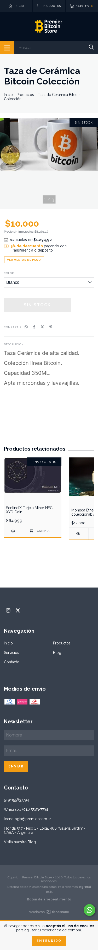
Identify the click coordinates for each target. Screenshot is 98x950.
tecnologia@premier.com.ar (27, 819)
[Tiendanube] (49, 913)
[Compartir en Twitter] (42, 327)
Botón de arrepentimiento (49, 899)
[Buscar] (91, 47)
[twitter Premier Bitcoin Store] (17, 610)
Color (9, 273)
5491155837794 (16, 800)
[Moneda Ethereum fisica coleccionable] (78, 534)
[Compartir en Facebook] (34, 327)
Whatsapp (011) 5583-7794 (26, 809)
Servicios (11, 652)
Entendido (49, 941)
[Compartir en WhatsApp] (26, 327)
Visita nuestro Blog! (20, 842)
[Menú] (7, 47)
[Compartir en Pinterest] (50, 327)
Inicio (8, 95)
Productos (25, 95)
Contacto (11, 662)
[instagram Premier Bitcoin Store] (8, 610)
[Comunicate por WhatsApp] (89, 910)
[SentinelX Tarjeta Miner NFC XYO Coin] (13, 531)
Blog (57, 652)
